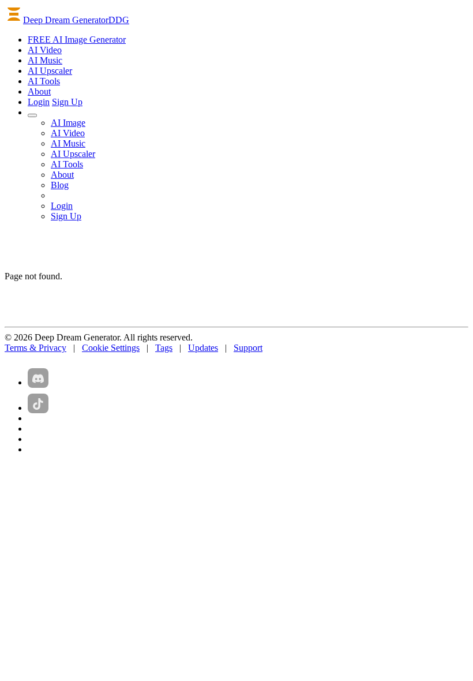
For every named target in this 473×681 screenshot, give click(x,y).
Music (45, 60)
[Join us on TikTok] (38, 403)
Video (45, 50)
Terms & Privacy (35, 348)
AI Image (68, 123)
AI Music (68, 143)
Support (248, 348)
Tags (163, 348)
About (39, 91)
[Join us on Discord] (38, 378)
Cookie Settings (111, 348)
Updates (203, 348)
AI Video (68, 133)
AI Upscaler (73, 154)
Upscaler (50, 71)
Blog (60, 185)
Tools (44, 81)
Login (39, 102)
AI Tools (67, 164)
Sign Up (67, 102)
